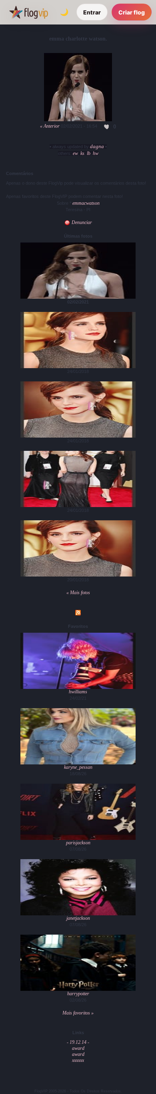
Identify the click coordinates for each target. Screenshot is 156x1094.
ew (75, 153)
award (78, 1048)
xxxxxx (78, 1060)
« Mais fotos (78, 592)
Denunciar (81, 222)
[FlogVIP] (28, 12)
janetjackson (78, 918)
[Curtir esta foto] (107, 126)
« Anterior (50, 126)
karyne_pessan (78, 767)
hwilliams (78, 692)
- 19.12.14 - (78, 1042)
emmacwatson (86, 203)
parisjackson (78, 842)
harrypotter (78, 993)
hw (95, 153)
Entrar (92, 12)
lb (88, 153)
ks (82, 153)
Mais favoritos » (78, 1013)
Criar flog (131, 12)
